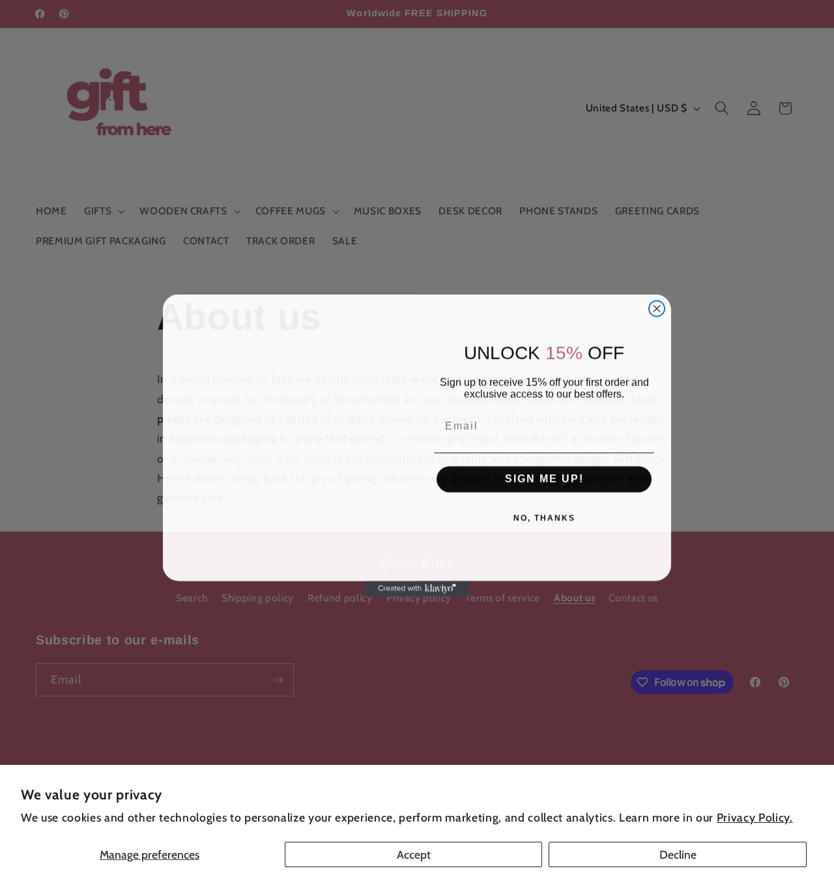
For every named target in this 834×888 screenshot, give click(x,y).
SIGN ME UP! (544, 477)
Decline (678, 854)
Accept (414, 854)
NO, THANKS (544, 517)
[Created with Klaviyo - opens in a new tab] (417, 587)
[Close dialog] (657, 307)
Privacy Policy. (755, 817)
